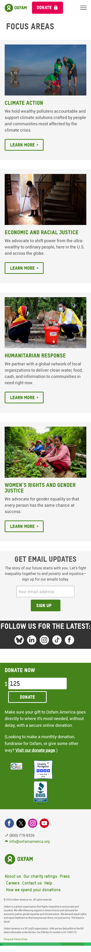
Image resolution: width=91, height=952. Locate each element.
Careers (13, 883)
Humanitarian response (35, 355)
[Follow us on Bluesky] (19, 640)
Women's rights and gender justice (40, 488)
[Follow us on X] (21, 823)
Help (48, 883)
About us (13, 876)
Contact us (32, 883)
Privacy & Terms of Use (15, 939)
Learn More (22, 397)
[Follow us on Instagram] (44, 640)
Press (65, 876)
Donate (44, 7)
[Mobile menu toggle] (83, 7)
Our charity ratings (40, 876)
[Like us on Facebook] (69, 640)
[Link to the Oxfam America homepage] (13, 9)
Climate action (24, 102)
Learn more (22, 145)
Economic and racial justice (41, 232)
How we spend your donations (33, 889)
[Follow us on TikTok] (57, 640)
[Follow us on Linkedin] (31, 640)
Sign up (44, 605)
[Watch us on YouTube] (44, 823)
